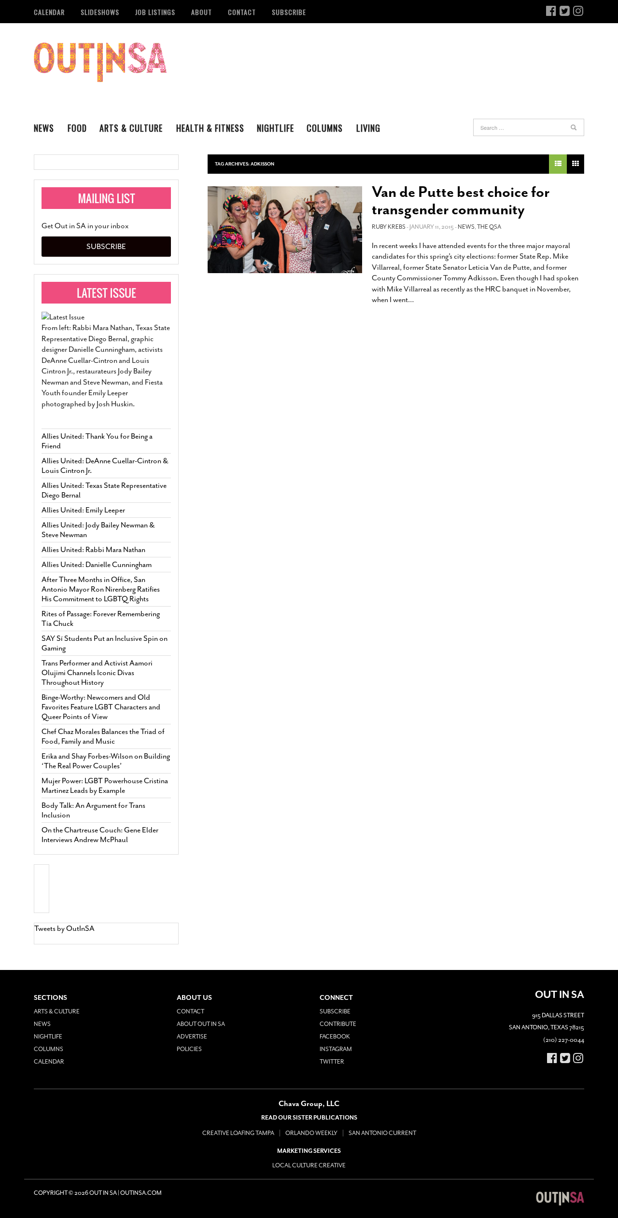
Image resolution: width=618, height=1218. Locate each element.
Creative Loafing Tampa (238, 1133)
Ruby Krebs (389, 227)
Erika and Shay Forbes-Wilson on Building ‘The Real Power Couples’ (106, 761)
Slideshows (100, 12)
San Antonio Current (382, 1133)
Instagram (336, 1049)
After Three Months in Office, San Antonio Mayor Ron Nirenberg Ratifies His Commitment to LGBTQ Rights (101, 589)
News (44, 128)
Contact (242, 12)
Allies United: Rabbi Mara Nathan (93, 549)
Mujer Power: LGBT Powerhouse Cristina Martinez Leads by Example (105, 785)
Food (77, 128)
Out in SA (100, 62)
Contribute (338, 1024)
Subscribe (289, 12)
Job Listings (155, 12)
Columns (325, 128)
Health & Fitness (210, 128)
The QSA (489, 227)
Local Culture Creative (309, 1165)
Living (368, 128)
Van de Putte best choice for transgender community (460, 200)
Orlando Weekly (311, 1133)
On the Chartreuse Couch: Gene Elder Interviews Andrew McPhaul (100, 834)
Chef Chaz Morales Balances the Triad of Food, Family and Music (103, 736)
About (201, 12)
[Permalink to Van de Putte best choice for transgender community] (285, 229)
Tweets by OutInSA (64, 928)
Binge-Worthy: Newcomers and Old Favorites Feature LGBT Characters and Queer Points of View (101, 706)
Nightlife (275, 128)
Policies (189, 1049)
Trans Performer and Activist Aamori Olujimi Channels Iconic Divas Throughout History (97, 672)
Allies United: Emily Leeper (83, 510)
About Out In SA (201, 1024)
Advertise (192, 1036)
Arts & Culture (131, 128)
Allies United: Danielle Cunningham (97, 564)
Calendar (49, 12)
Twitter (332, 1062)
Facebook (335, 1036)
